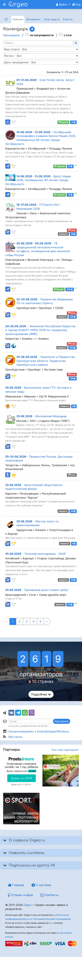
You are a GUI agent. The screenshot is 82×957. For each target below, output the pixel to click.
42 (69, 604)
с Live (68, 35)
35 (69, 194)
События (18, 19)
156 (72, 378)
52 (72, 580)
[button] (63, 4)
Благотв (68, 19)
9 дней (59, 289)
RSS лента (15, 737)
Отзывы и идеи (21, 895)
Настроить (61, 721)
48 (72, 511)
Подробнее (39, 694)
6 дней (64, 122)
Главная (17, 885)
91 (69, 166)
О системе (43, 885)
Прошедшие (11, 35)
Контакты (51, 895)
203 (72, 348)
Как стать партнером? (65, 749)
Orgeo (27, 905)
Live (73, 230)
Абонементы (33, 19)
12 (72, 122)
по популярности (42, 35)
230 (69, 289)
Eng (78, 4)
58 (72, 234)
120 (72, 317)
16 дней (60, 166)
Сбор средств (52, 19)
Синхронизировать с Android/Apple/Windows (38, 731)
